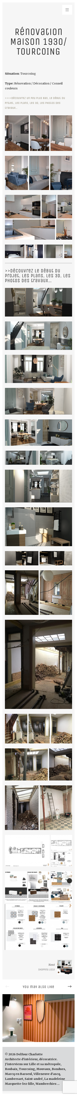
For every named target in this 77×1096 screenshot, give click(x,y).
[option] (38, 1018)
